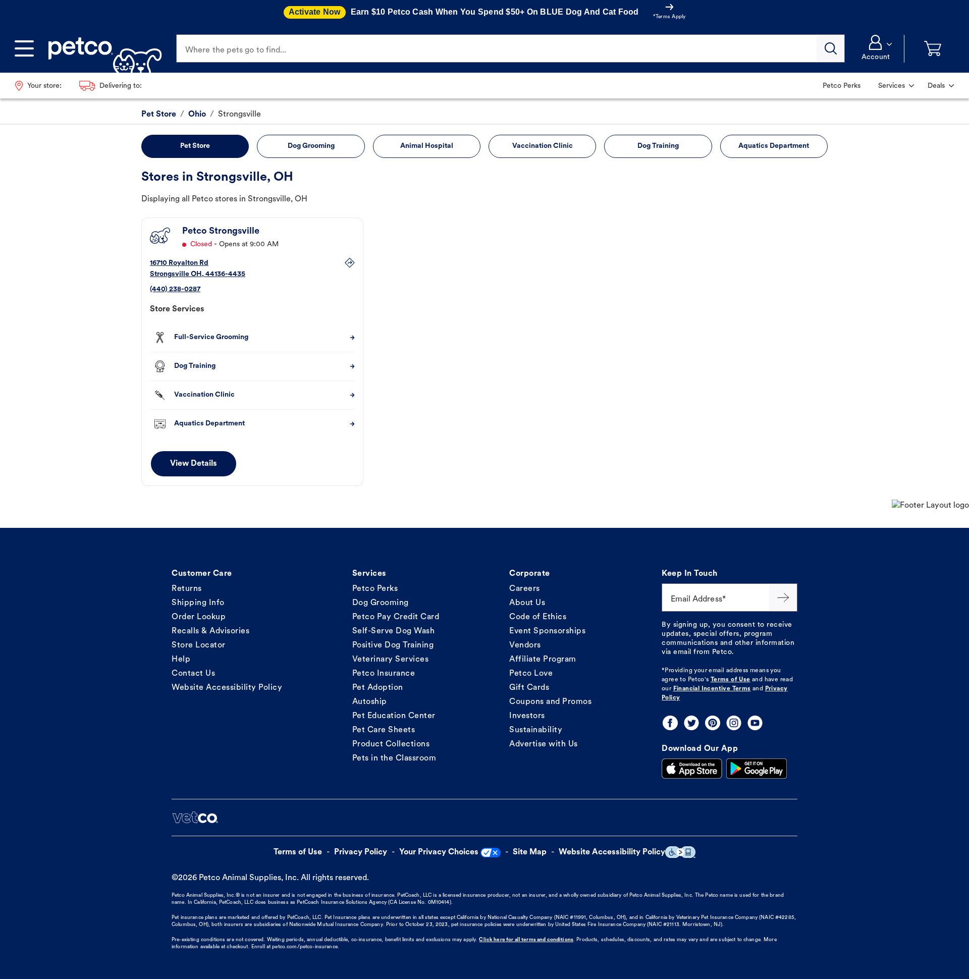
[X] (691, 723)
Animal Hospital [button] (426, 146)
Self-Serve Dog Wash (393, 631)
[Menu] (24, 48)
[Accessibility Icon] (680, 852)
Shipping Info (198, 603)
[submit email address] (783, 597)
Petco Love (531, 674)
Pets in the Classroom (394, 758)
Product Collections (391, 744)
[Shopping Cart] (932, 49)
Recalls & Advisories (210, 631)
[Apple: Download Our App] (692, 768)
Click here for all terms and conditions (526, 940)
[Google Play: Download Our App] (756, 768)
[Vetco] (195, 817)
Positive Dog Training (393, 645)
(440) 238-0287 (175, 289)
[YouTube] (755, 723)
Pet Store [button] (195, 146)
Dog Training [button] (658, 146)
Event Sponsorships (547, 631)
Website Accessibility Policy (227, 688)
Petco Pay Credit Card (396, 617)
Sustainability (535, 730)
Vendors (525, 645)
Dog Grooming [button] (311, 146)
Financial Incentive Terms (712, 689)
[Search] (831, 48)
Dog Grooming (380, 603)
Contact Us (193, 674)
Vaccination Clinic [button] (542, 146)
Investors (527, 716)
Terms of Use (730, 680)
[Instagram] (733, 723)
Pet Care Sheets (383, 730)
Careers (524, 589)
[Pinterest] (712, 723)
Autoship (369, 702)
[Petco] (101, 48)
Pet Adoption (377, 688)
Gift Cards (529, 688)
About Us (527, 603)
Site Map (530, 852)
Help (181, 660)
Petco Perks (375, 589)
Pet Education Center (394, 716)
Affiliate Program (542, 660)
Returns (187, 589)
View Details (193, 464)
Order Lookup (199, 617)
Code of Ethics (537, 617)
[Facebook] (670, 723)
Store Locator (199, 645)
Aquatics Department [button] (773, 146)
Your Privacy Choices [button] (438, 852)
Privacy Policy (360, 852)
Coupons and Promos (550, 702)
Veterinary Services (390, 660)
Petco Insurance (383, 674)
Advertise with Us (543, 744)
